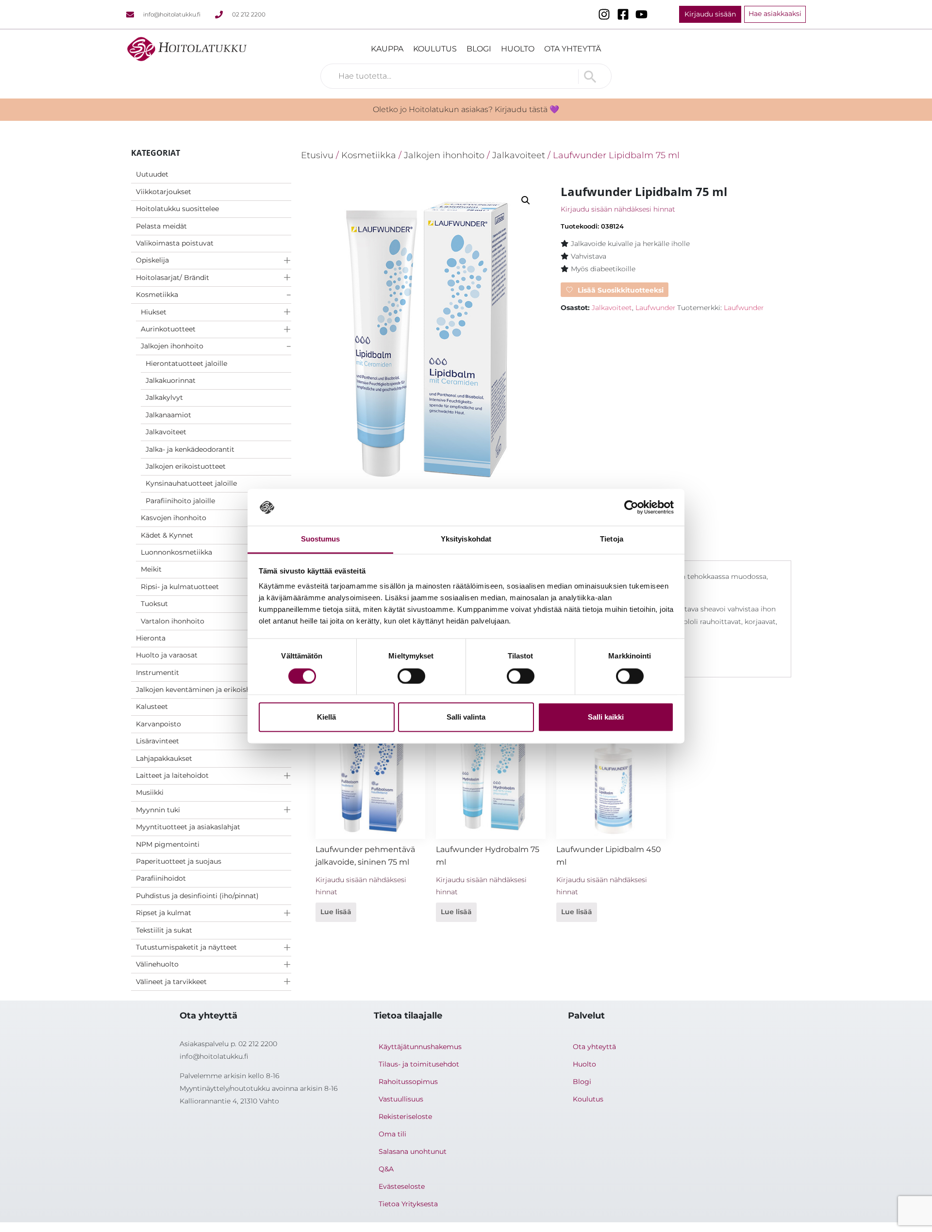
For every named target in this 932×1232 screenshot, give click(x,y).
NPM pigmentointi (168, 844)
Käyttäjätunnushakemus (420, 1046)
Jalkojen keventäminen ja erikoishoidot (202, 689)
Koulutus (435, 48)
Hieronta (151, 638)
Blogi (478, 48)
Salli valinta (466, 717)
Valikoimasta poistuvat (175, 243)
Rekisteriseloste (405, 1116)
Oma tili (392, 1134)
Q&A (386, 1169)
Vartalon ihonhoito (172, 621)
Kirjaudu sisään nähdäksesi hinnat (618, 209)
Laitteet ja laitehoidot (172, 775)
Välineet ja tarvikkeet (171, 981)
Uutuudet (152, 174)
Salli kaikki (606, 717)
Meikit (151, 569)
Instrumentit (157, 672)
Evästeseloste (402, 1186)
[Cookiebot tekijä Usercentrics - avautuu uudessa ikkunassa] (631, 507)
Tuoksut (154, 603)
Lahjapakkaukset (164, 758)
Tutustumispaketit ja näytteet (186, 947)
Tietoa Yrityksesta (408, 1203)
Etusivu (317, 155)
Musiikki (150, 792)
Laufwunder (655, 308)
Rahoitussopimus (408, 1081)
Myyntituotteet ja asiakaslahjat (188, 826)
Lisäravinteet (157, 741)
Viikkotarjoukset (163, 191)
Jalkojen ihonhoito (172, 346)
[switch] (411, 676)
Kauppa (387, 48)
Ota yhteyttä (572, 48)
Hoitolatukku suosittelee (177, 208)
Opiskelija (152, 260)
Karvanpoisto (158, 724)
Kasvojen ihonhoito (173, 517)
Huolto (517, 48)
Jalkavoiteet (166, 431)
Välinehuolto (157, 964)
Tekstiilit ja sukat (164, 930)
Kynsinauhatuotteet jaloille (191, 483)
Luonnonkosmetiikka (176, 552)
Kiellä (326, 717)
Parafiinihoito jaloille (180, 500)
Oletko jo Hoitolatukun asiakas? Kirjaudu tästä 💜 (466, 109)
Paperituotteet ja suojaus (178, 861)
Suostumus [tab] (320, 539)
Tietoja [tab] (611, 539)
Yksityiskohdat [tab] (466, 539)
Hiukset (153, 312)
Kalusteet (152, 706)
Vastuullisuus (401, 1099)
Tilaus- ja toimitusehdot (419, 1064)
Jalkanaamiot (168, 415)
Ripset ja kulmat (163, 912)
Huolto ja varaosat (167, 655)
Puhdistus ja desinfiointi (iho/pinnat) (197, 895)
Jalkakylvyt (164, 397)
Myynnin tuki (158, 809)
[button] (525, 200)
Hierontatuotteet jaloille (186, 363)
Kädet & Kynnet (167, 535)
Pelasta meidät (161, 226)
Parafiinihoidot (161, 878)
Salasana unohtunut (413, 1151)
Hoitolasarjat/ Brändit (172, 277)
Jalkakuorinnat (171, 380)
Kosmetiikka (157, 294)
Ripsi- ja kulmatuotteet (180, 586)
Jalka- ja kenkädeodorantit (190, 449)
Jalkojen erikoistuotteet (186, 466)
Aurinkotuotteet (168, 329)
